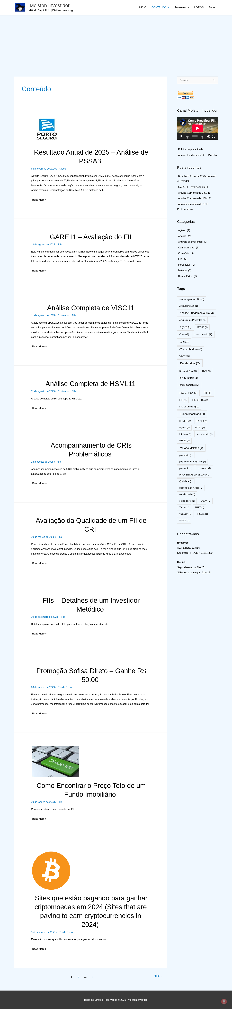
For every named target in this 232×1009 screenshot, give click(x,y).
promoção (185, 468)
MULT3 (184, 440)
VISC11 (202, 514)
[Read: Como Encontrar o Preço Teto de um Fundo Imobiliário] (55, 761)
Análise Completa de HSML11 (91, 383)
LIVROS (199, 7)
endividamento (189, 385)
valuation (185, 514)
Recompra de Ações (190, 488)
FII (207, 392)
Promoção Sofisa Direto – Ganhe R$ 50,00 (91, 675)
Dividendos (190, 363)
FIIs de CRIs (200, 400)
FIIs (60, 244)
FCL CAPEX (188, 392)
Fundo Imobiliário (192, 413)
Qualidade (185, 481)
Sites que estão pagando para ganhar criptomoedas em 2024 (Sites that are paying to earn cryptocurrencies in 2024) (90, 911)
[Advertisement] (116, 41)
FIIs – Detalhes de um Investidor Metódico (91, 605)
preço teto (185, 455)
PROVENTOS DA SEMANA (194, 474)
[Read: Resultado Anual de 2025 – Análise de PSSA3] (47, 129)
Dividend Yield (188, 371)
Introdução (184, 264)
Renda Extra (65, 687)
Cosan (184, 334)
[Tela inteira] (213, 136)
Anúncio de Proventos (190, 241)
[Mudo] (208, 136)
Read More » (39, 200)
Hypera (184, 427)
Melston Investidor (50, 5)
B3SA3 (202, 327)
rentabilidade (187, 494)
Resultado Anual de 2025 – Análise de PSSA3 (91, 156)
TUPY (199, 507)
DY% (206, 371)
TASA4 (205, 501)
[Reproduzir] (181, 136)
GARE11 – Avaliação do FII (90, 237)
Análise (182, 236)
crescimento (203, 334)
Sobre (212, 7)
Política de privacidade (190, 149)
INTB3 (200, 427)
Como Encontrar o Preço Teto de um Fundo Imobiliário (91, 790)
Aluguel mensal (188, 306)
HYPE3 (202, 421)
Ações (62, 168)
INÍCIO (142, 7)
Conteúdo (63, 315)
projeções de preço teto (192, 461)
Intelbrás (185, 434)
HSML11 (185, 421)
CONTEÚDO (158, 7)
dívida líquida (189, 377)
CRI (184, 341)
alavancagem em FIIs (191, 299)
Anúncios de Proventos (192, 320)
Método (182, 270)
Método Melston (191, 448)
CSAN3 (184, 355)
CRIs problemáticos (190, 349)
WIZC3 (184, 520)
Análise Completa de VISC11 (90, 308)
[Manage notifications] (224, 1001)
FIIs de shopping (189, 406)
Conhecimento (186, 247)
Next (158, 975)
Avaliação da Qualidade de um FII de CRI (91, 525)
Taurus (184, 507)
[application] (197, 128)
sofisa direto (187, 501)
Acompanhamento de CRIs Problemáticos (91, 450)
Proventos (180, 7)
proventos (204, 468)
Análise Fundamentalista (197, 313)
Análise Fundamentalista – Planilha (197, 155)
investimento (204, 434)
